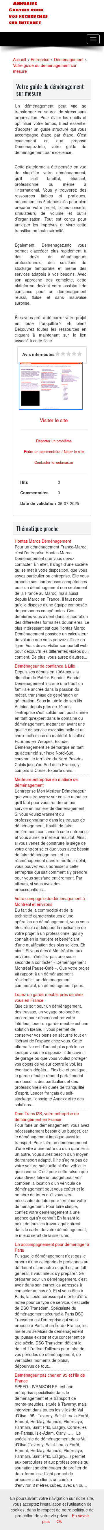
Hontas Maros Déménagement (43, 541)
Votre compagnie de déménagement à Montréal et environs (50, 901)
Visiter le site (54, 420)
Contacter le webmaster (53, 462)
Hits (24, 482)
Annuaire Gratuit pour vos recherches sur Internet (28, 13)
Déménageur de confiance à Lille (45, 666)
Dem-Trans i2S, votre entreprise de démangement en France (47, 1116)
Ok (59, 1521)
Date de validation (38, 503)
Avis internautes (38, 354)
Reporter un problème (54, 441)
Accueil (19, 59)
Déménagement (68, 59)
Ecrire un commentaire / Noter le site (54, 451)
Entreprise (40, 59)
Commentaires (34, 492)
